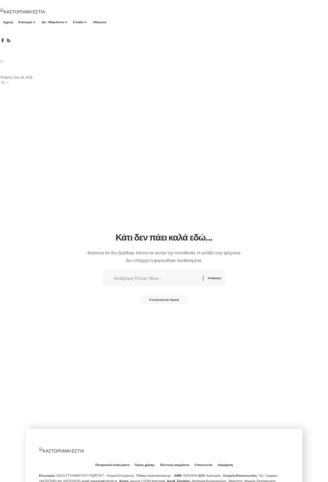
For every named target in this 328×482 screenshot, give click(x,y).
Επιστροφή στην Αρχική (164, 299)
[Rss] (8, 40)
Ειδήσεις (101, 61)
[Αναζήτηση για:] (156, 278)
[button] (164, 47)
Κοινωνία (79, 61)
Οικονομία (57, 61)
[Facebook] (2, 40)
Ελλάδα (13, 61)
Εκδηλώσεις (124, 61)
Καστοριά (34, 61)
